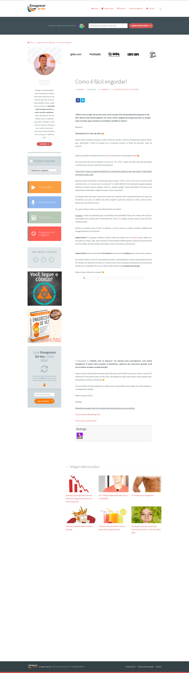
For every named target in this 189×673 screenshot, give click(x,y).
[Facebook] (36, 260)
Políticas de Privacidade (145, 667)
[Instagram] (51, 260)
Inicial (95, 8)
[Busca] (159, 6)
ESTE (119, 218)
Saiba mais (43, 144)
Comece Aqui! (45, 187)
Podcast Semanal (47, 202)
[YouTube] (44, 260)
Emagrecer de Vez (45, 667)
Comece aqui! (108, 8)
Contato (151, 8)
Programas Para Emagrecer (47, 233)
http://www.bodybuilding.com (87, 414)
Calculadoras (45, 217)
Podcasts (122, 8)
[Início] (33, 666)
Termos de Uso (130, 667)
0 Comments (105, 89)
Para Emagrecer (137, 8)
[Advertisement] (98, 149)
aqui (107, 155)
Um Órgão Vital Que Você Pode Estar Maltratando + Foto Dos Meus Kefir (146, 529)
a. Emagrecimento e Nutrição (126, 89)
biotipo (134, 237)
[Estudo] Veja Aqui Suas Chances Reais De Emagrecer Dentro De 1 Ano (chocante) (79, 498)
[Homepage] (37, 8)
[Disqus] (113, 566)
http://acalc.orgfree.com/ (86, 420)
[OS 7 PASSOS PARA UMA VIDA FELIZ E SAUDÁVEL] (114, 491)
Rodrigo (81, 429)
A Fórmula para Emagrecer (142, 495)
